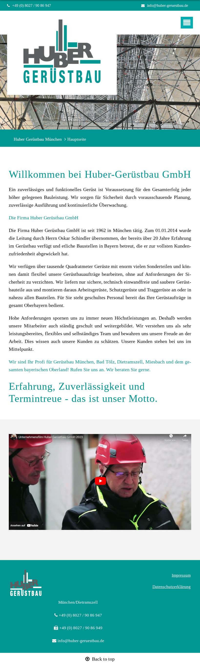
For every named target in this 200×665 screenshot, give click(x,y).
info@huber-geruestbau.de (167, 5)
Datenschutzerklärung (171, 586)
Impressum (181, 575)
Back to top (103, 659)
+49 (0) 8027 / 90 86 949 (80, 628)
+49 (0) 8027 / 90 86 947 (33, 5)
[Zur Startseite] (62, 57)
